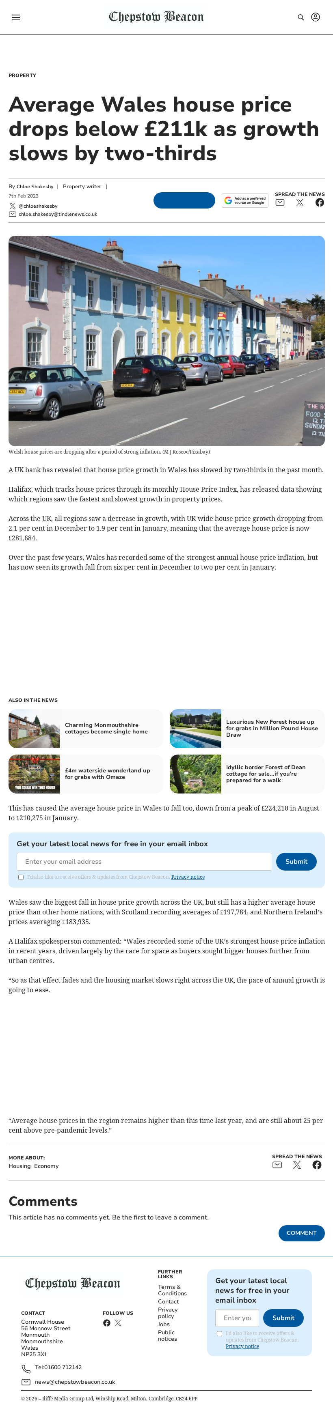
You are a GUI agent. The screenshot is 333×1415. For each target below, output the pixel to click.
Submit (296, 861)
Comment (302, 1233)
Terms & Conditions (172, 1290)
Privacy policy (167, 1313)
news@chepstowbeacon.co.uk (75, 1382)
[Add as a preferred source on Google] (245, 200)
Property (22, 75)
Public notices (167, 1336)
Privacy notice (188, 877)
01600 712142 (63, 1367)
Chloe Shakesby (35, 186)
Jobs (164, 1324)
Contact (168, 1301)
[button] (16, 17)
